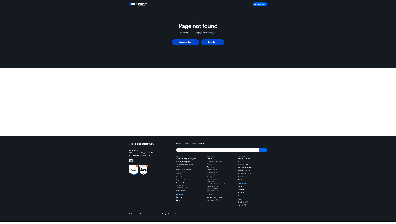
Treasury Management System (186, 159)
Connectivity (180, 183)
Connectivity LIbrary (182, 187)
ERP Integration (180, 185)
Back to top (263, 214)
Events (240, 177)
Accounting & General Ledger (184, 164)
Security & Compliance (175, 214)
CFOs (240, 186)
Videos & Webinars (244, 174)
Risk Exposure (211, 177)
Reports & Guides (244, 171)
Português (201, 143)
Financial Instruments (213, 174)
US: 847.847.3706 (134, 150)
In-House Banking (212, 169)
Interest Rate (211, 181)
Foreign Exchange (212, 179)
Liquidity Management (183, 162)
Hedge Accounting (212, 186)
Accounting (242, 192)
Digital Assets (180, 190)
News (240, 180)
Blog (239, 162)
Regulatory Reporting (183, 180)
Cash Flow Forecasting (183, 169)
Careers (240, 205)
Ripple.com (242, 202)
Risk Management (213, 172)
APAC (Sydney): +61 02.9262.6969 (140, 155)
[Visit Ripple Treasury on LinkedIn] (132, 160)
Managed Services (212, 190)
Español (193, 143)
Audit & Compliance (213, 188)
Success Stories (243, 165)
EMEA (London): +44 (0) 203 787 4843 (141, 153)
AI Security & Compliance (214, 161)
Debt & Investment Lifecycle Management (219, 184)
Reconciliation (181, 177)
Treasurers (241, 189)
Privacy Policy (161, 214)
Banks (178, 200)
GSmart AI (210, 159)
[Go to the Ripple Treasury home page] (138, 4)
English (178, 143)
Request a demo (259, 4)
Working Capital (180, 171)
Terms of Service (148, 214)
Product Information (245, 168)
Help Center (211, 200)
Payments (210, 167)
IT (238, 195)
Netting (209, 164)
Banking (178, 166)
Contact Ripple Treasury (215, 197)
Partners (179, 197)
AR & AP (178, 174)
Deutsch (186, 143)
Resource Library (244, 159)
